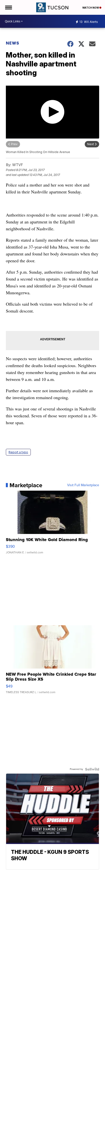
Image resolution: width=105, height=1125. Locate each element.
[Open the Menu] (8, 7)
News (12, 43)
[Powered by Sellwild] (92, 769)
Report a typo (18, 452)
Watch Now (90, 7)
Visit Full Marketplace (83, 485)
